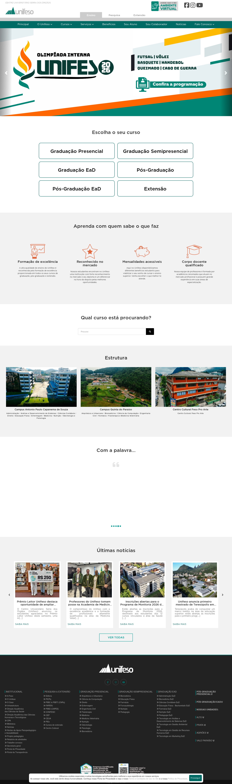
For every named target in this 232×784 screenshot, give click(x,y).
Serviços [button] (86, 24)
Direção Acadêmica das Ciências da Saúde (14, 710)
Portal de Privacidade (16, 749)
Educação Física (127, 699)
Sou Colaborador (156, 24)
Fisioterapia (86, 712)
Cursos (65, 24)
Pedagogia (125, 712)
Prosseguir (195, 778)
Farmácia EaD (165, 708)
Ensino (91, 15)
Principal (23, 24)
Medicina (85, 715)
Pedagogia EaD (165, 715)
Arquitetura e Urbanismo (92, 695)
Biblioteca (11, 723)
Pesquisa (114, 15)
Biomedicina (86, 731)
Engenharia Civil (88, 708)
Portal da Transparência (17, 752)
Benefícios (108, 24)
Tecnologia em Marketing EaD (172, 736)
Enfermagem (87, 705)
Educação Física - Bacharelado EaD (174, 705)
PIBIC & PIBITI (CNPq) (55, 702)
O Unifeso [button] (43, 24)
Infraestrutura (13, 705)
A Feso (10, 695)
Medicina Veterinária (90, 718)
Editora (48, 695)
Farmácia (124, 702)
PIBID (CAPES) (52, 708)
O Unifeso (11, 699)
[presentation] (9, 593)
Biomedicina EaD (166, 699)
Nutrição (85, 721)
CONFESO (50, 712)
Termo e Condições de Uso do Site (144, 778)
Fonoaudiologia (127, 705)
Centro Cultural (52, 728)
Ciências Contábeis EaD (169, 702)
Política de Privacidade (177, 778)
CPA (9, 720)
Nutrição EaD (164, 712)
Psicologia (85, 728)
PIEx (47, 721)
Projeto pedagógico (15, 736)
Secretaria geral (14, 745)
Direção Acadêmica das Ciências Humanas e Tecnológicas (20, 716)
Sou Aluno (130, 24)
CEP (47, 715)
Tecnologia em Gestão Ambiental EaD (172, 725)
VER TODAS (116, 637)
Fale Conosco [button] (204, 24)
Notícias (181, 24)
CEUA (48, 718)
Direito (84, 702)
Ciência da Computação (91, 699)
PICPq (48, 699)
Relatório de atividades (17, 739)
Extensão (139, 15)
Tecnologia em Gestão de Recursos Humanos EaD (173, 731)
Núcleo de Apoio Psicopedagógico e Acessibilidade (20, 731)
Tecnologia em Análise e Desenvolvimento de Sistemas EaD (171, 719)
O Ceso (10, 702)
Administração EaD (167, 695)
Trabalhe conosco (14, 742)
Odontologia (86, 724)
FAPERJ (49, 705)
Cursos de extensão (54, 724)
